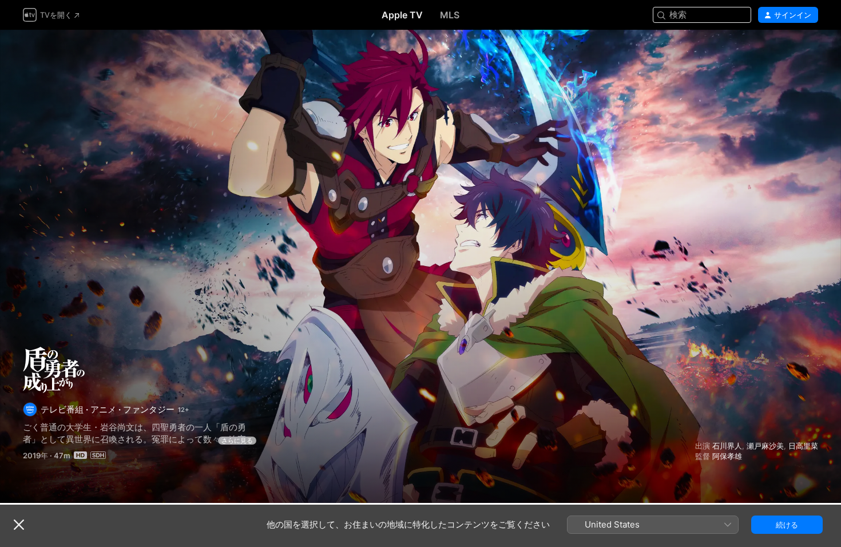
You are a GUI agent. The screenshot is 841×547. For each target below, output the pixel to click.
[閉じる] (19, 525)
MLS (449, 15)
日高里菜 (803, 445)
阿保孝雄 (727, 456)
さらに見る (237, 441)
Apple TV (402, 15)
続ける (787, 524)
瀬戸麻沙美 (765, 445)
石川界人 (727, 445)
